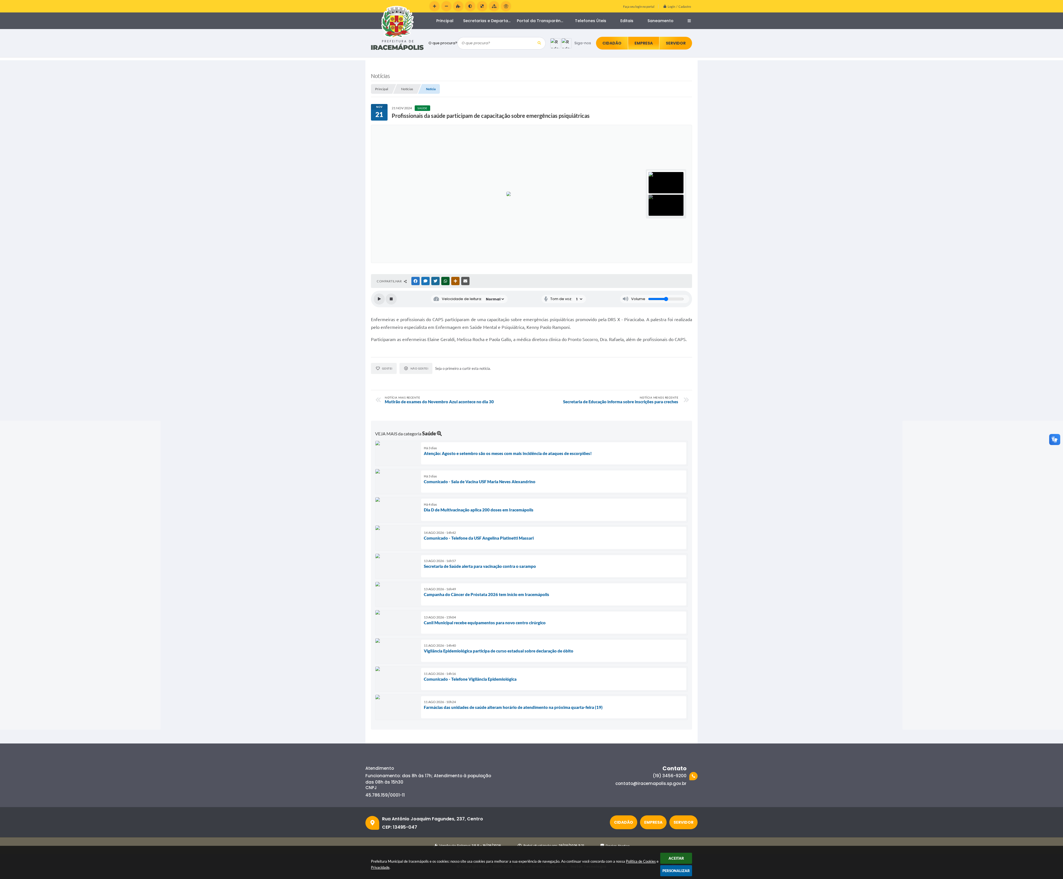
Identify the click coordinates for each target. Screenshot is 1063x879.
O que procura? (443, 43)
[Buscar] (539, 43)
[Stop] (391, 299)
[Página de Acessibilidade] (505, 6)
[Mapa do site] (494, 6)
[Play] (379, 299)
